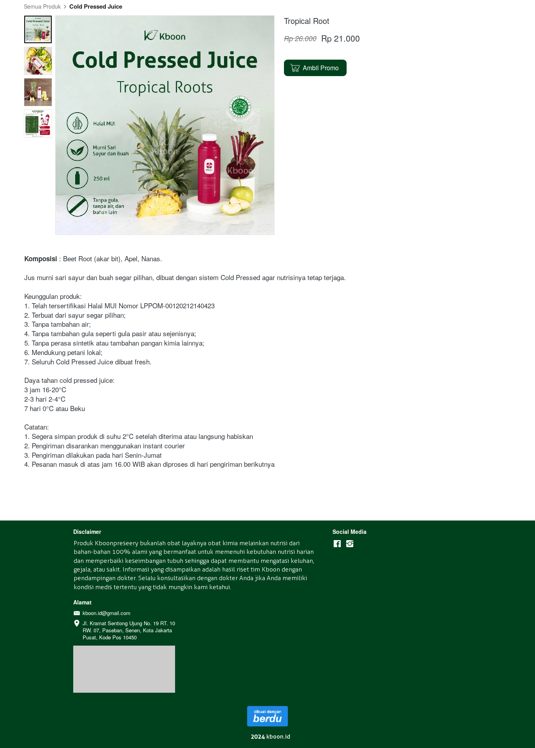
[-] (337, 544)
